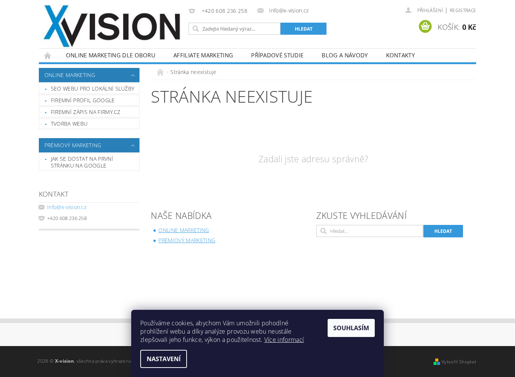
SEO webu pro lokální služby (93, 88)
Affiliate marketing (203, 55)
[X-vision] (112, 26)
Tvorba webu (69, 123)
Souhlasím (351, 328)
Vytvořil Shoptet (458, 362)
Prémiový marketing (72, 145)
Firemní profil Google (83, 100)
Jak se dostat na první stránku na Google (82, 162)
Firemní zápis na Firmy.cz (86, 111)
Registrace (463, 10)
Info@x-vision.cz (66, 207)
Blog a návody (345, 55)
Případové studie (277, 55)
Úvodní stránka (48, 55)
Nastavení (164, 359)
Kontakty (400, 55)
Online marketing (69, 74)
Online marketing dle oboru (110, 55)
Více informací (284, 339)
